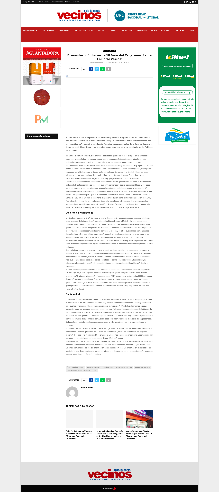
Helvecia (113, 31)
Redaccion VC (98, 63)
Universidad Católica (142, 367)
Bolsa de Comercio (93, 367)
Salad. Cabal (165, 31)
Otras (191, 31)
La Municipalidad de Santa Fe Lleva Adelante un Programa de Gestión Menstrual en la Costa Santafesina (109, 435)
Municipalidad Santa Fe (124, 367)
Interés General (43, 2)
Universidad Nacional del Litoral (78, 370)
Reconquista (142, 31)
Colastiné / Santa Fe (109, 51)
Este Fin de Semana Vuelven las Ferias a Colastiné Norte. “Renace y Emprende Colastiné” (79, 435)
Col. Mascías (127, 31)
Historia (76, 2)
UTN (95, 370)
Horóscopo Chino (57, 2)
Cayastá (101, 31)
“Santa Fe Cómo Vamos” (75, 367)
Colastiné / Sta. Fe (30, 31)
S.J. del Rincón (48, 31)
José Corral (108, 367)
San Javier (180, 31)
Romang (154, 31)
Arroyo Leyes (64, 31)
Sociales (68, 2)
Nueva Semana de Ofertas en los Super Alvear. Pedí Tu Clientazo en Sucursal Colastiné (139, 435)
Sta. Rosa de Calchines (84, 31)
